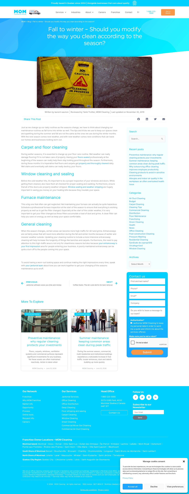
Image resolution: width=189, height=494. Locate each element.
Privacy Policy (128, 478)
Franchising (134, 219)
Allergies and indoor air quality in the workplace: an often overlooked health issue (146, 181)
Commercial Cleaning (139, 210)
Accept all (132, 486)
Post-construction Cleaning (141, 234)
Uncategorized (136, 245)
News (131, 228)
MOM (23, 22)
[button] (184, 461)
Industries (75, 12)
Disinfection (134, 213)
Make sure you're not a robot (143, 336)
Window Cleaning (137, 248)
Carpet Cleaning (136, 204)
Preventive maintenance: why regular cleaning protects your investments (44, 341)
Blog (29, 22)
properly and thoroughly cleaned (94, 163)
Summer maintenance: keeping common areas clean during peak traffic (94, 341)
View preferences (175, 486)
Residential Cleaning (138, 239)
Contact (128, 12)
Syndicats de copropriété (140, 242)
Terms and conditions (88, 490)
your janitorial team (34, 265)
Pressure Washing (137, 237)
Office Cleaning (136, 231)
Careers (102, 12)
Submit (147, 352)
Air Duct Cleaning (137, 198)
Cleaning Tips (135, 207)
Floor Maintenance (137, 216)
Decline (153, 486)
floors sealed (84, 157)
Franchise (115, 12)
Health (132, 225)
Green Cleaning (136, 222)
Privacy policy (103, 490)
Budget (132, 201)
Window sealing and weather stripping (85, 187)
